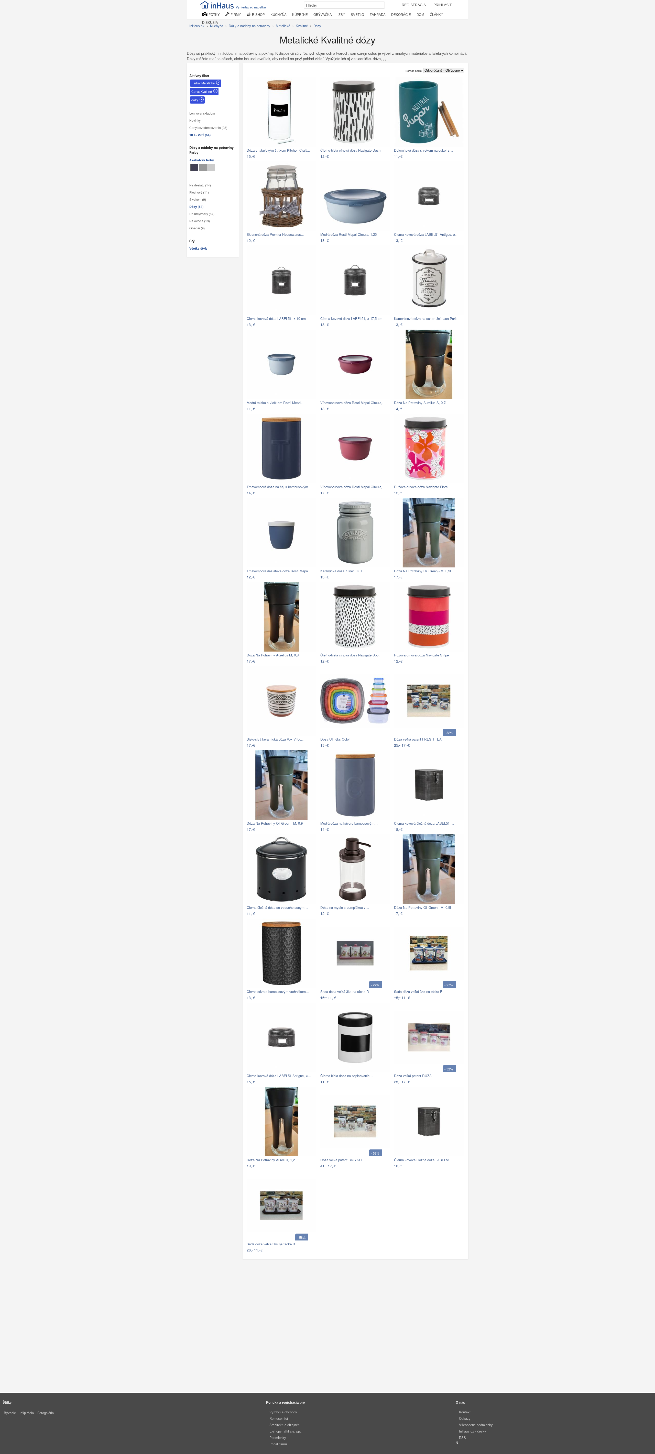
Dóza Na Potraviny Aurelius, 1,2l (271, 1159)
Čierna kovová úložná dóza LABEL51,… (424, 823)
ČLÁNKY (436, 15)
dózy (194, 100)
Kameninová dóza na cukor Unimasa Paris (425, 318)
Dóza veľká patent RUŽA (413, 1075)
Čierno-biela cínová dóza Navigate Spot (349, 655)
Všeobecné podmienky (476, 1425)
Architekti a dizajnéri (284, 1425)
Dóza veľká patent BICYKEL (341, 1159)
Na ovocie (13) (199, 221)
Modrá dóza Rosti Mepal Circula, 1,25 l (349, 234)
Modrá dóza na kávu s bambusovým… (349, 823)
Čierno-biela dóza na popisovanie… (346, 1075)
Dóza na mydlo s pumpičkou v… (344, 907)
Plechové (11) (199, 192)
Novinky (195, 120)
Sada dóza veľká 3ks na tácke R (344, 991)
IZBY (341, 15)
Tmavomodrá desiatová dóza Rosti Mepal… (279, 570)
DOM (420, 15)
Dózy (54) (196, 206)
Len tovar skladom (202, 113)
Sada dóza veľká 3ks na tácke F (418, 991)
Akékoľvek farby (201, 160)
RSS (462, 1438)
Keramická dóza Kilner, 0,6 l (341, 570)
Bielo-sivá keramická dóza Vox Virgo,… (276, 739)
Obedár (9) (197, 228)
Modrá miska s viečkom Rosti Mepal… (275, 402)
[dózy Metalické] (194, 167)
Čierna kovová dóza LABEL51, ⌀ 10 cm (276, 318)
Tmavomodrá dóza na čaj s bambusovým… (279, 486)
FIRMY (235, 15)
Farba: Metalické (203, 83)
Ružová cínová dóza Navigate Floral (421, 486)
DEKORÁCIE (401, 15)
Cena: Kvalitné (201, 91)
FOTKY (214, 15)
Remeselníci (278, 1419)
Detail (309, 156)
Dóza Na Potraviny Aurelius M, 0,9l (273, 655)
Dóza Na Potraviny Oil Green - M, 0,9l (422, 570)
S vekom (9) (197, 199)
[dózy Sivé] (203, 167)
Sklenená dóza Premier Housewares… (275, 234)
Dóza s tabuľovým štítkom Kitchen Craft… (278, 150)
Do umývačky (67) (201, 213)
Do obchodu (290, 156)
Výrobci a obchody (283, 1412)
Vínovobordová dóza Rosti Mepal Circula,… (353, 402)
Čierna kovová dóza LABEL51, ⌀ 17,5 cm (351, 318)
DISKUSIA (210, 23)
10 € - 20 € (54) (200, 134)
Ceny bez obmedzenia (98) (208, 127)
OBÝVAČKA (322, 15)
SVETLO (357, 15)
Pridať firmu (278, 1444)
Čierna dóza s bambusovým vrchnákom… (278, 991)
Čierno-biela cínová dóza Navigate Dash (350, 150)
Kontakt (465, 1412)
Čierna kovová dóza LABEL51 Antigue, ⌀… (426, 234)
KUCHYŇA (278, 15)
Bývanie (10, 1413)
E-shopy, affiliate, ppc (285, 1431)
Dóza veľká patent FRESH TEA (418, 739)
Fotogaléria (45, 1413)
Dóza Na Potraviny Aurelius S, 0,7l (420, 402)
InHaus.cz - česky (472, 1431)
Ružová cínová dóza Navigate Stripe (421, 655)
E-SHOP (258, 15)
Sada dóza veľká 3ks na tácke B (271, 1244)
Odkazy (465, 1419)
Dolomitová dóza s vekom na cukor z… (423, 150)
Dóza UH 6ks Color (335, 739)
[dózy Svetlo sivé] (211, 167)
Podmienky (277, 1438)
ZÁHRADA (378, 15)
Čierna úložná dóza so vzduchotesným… (277, 907)
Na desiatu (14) (200, 185)
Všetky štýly (198, 248)
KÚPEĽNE (300, 15)
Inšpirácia (26, 1413)
